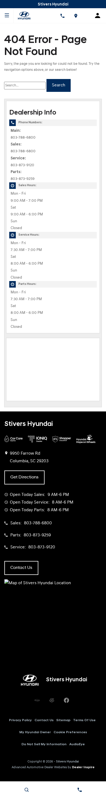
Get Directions (24, 477)
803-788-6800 (23, 138)
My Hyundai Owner (35, 732)
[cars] (37, 700)
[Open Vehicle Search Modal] (26, 790)
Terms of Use (84, 720)
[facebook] (66, 700)
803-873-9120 (22, 165)
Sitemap (63, 720)
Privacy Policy (20, 720)
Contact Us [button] (21, 568)
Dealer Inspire (83, 767)
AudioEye (77, 744)
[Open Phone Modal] (62, 15)
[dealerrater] (52, 700)
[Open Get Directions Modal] (75, 15)
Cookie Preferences (70, 732)
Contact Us (44, 720)
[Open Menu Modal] (7, 15)
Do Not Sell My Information (44, 744)
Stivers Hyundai (67, 761)
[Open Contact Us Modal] (79, 790)
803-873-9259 (23, 179)
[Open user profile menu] (99, 15)
